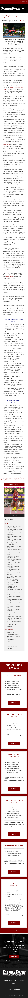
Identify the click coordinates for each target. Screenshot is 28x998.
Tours (6, 980)
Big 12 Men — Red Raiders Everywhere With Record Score (13, 580)
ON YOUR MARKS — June (12, 639)
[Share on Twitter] (21, 20)
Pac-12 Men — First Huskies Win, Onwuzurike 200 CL (14, 587)
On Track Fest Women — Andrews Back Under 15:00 (14, 560)
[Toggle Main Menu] (23, 8)
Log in (20, 961)
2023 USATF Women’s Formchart (14, 616)
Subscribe (14, 703)
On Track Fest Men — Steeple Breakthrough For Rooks (13, 557)
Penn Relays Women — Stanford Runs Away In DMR (14, 533)
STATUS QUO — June (11, 644)
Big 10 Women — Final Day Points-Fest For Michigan (14, 577)
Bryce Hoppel (10, 276)
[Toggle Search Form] (26, 9)
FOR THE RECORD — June (12, 646)
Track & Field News (10, 9)
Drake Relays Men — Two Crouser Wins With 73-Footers (14, 527)
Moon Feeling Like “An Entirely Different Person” (13, 543)
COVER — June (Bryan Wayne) (13, 634)
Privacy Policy (13, 980)
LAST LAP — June (10, 632)
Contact (21, 980)
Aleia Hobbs (6, 144)
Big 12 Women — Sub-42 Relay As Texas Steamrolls (14, 583)
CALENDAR (9, 648)
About (14, 983)
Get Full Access (14, 484)
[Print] (23, 20)
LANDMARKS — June (11, 642)
